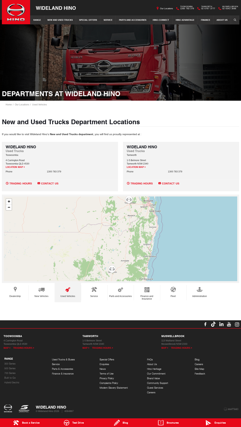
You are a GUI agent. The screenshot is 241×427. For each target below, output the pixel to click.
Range (37, 20)
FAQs (150, 359)
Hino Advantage (185, 20)
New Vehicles (41, 296)
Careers (151, 392)
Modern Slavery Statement (114, 387)
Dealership (15, 296)
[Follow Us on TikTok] (213, 324)
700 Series (9, 373)
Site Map (199, 369)
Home (9, 104)
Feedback (200, 373)
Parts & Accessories (62, 369)
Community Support (157, 383)
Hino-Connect (161, 20)
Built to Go (10, 377)
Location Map (14, 167)
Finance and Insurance (146, 297)
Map (6, 348)
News (103, 369)
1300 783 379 (187, 8)
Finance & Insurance (63, 373)
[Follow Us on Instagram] (237, 324)
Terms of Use (107, 373)
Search (235, 19)
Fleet (173, 296)
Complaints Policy (109, 383)
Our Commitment (156, 373)
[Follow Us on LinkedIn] (221, 324)
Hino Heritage (154, 369)
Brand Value (153, 378)
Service (108, 20)
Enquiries (104, 364)
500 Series (9, 368)
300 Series (9, 363)
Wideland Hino (56, 8)
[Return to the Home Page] (8, 408)
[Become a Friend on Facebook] (205, 324)
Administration (199, 296)
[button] (129, 200)
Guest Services (155, 387)
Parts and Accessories (132, 20)
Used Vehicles (39, 104)
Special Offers (88, 20)
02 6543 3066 (230, 8)
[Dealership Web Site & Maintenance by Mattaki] (231, 409)
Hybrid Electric (11, 382)
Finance (205, 20)
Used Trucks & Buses (63, 359)
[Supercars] (23, 408)
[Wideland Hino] (16, 12)
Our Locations (166, 8)
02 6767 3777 (208, 8)
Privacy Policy (107, 378)
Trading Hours (20, 183)
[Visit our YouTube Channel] (229, 324)
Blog (197, 359)
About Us (222, 20)
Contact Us (49, 183)
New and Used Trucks (60, 20)
